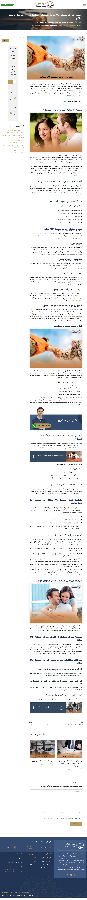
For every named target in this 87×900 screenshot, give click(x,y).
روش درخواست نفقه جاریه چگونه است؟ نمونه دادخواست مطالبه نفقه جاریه (70, 763)
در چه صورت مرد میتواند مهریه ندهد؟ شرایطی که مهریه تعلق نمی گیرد (14, 131)
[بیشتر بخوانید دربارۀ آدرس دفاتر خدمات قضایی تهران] (42, 749)
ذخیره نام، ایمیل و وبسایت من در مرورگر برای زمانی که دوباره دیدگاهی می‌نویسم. (61, 818)
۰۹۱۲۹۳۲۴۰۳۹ (44, 426)
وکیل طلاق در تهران (77, 300)
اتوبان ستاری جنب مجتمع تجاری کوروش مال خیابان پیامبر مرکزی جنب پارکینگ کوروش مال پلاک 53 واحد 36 (12, 869)
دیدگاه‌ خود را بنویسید (63, 25)
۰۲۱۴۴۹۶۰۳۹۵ (11, 858)
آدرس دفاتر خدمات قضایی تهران (43, 761)
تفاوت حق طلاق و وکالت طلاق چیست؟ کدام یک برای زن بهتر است (13, 147)
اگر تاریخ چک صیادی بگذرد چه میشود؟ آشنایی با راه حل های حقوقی (13, 141)
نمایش (65, 101)
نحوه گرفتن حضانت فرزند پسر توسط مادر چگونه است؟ (13, 136)
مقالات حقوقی (72, 25)
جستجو (22, 38)
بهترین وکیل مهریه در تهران (44, 193)
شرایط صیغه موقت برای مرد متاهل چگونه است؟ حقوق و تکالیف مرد (14, 152)
